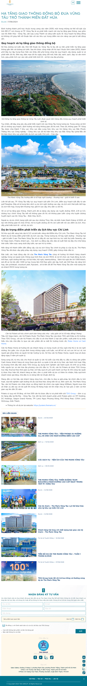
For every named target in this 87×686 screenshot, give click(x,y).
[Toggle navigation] (78, 2)
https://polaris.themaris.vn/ (45, 405)
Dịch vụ (40, 442)
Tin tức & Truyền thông (46, 538)
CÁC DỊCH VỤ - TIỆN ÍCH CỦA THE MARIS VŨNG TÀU (61, 460)
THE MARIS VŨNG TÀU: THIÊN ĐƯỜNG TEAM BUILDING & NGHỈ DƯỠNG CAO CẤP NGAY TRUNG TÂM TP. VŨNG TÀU (60, 482)
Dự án (3, 22)
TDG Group (71, 393)
